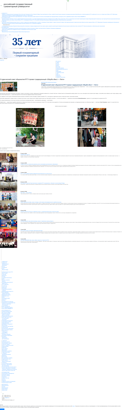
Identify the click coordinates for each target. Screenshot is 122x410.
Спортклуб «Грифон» (60, 22)
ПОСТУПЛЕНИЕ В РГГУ (6, 310)
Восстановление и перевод (28, 26)
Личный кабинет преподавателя (8, 28)
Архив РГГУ (38, 16)
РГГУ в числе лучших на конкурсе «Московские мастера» (32, 230)
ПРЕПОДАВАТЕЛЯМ (5, 372)
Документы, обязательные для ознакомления (96, 26)
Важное (57, 65)
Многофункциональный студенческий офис (73, 22)
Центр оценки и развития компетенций (50, 26)
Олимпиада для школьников (7, 320)
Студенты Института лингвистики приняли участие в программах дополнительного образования (39, 164)
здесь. (74, 406)
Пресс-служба (52, 14)
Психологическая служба (67, 26)
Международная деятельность (62, 69)
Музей (76, 14)
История (56, 14)
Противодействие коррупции (50, 16)
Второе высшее (110, 18)
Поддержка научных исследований (19, 29)
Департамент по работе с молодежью (39, 22)
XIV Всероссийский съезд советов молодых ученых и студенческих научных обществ (37, 221)
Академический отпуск (38, 26)
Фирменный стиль (21, 16)
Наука (57, 70)
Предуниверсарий (92, 18)
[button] (9, 47)
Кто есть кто (99, 14)
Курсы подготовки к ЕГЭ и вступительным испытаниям (68, 18)
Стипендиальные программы (7, 26)
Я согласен (2, 409)
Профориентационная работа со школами (29, 18)
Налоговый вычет (6, 24)
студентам (4, 21)
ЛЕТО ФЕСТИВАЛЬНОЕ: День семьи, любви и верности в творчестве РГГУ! (35, 240)
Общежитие (15, 26)
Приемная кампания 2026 (7, 18)
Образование (100, 22)
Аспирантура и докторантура (101, 18)
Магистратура (4, 325)
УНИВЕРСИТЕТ (5, 261)
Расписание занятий (6, 22)
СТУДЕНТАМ (4, 340)
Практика (85, 26)
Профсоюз (48, 28)
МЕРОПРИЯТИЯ (44, 82)
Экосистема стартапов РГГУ (78, 26)
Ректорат (23, 14)
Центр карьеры (89, 22)
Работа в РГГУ (109, 14)
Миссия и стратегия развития (83, 14)
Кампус (26, 16)
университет (4, 13)
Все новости (58, 61)
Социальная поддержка (36, 23)
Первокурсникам (13, 22)
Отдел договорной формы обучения (18, 23)
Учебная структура (38, 28)
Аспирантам (60, 26)
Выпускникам (20, 26)
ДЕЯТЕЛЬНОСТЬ (5, 384)
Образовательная (5, 31)
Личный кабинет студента (51, 22)
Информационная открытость (21, 15)
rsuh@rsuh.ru (7, 397)
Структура (42, 14)
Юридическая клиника (6, 294)
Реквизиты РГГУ (29, 23)
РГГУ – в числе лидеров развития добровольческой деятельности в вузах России (36, 173)
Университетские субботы (53, 18)
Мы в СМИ (58, 66)
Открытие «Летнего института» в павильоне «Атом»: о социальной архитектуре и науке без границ (40, 211)
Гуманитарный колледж (84, 18)
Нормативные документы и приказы (9, 15)
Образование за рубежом (7, 23)
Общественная (21, 31)
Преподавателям (5, 27)
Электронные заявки (32, 16)
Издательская (27, 31)
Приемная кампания (60, 68)
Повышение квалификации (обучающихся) (111, 22)
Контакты (42, 16)
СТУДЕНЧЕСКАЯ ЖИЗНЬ (51, 82)
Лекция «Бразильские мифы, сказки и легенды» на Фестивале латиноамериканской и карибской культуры (41, 202)
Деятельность (4, 30)
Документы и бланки (26, 28)
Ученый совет (104, 14)
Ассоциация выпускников (70, 14)
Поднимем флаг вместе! (25, 154)
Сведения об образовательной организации (10, 14)
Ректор (20, 14)
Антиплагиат (32, 28)
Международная (15, 31)
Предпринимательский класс (42, 18)
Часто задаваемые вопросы (69, 16)
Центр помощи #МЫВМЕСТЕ (80, 16)
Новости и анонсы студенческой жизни (24, 22)
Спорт (57, 73)
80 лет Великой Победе (35, 14)
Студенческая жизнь (60, 72)
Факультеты (46, 14)
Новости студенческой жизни (7, 345)
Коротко (57, 64)
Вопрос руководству (60, 16)
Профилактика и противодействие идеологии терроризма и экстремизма (8, 304)
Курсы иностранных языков (7, 329)
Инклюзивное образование (7, 335)
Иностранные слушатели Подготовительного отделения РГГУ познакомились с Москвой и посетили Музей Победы (43, 183)
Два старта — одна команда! (26, 192)
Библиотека (83, 22)
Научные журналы (61, 14)
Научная (10, 31)
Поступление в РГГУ (6, 17)
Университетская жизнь (60, 77)
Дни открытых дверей (16, 18)
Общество (58, 74)
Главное (57, 62)
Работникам (115, 14)
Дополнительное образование (7, 328)
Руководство (28, 14)
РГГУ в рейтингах (93, 14)
